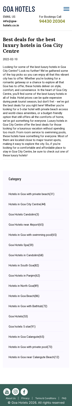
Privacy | (27, 398)
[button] (66, 8)
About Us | (13, 398)
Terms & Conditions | (48, 398)
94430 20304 (52, 21)
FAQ (64, 398)
